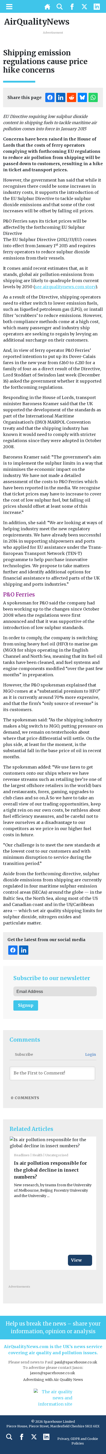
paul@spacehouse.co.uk (76, 1362)
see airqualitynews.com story (65, 286)
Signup (25, 1005)
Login (90, 1054)
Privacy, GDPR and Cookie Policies (77, 1441)
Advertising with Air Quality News (53, 1379)
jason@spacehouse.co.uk (53, 1373)
